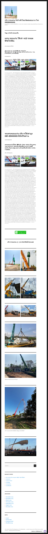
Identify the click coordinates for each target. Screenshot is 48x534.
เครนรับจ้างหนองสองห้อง (15, 123)
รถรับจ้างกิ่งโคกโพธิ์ (27, 80)
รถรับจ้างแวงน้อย (21, 181)
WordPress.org (9, 523)
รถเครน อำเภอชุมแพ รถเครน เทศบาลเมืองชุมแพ (25, 86)
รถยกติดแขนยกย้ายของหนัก (20, 76)
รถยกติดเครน (30, 75)
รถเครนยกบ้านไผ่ (20, 103)
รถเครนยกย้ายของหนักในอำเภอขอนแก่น (29, 105)
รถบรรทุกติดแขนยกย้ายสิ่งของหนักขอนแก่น (20, 75)
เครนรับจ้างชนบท (27, 119)
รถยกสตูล (8, 482)
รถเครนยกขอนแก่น (20, 102)
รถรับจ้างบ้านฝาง (27, 81)
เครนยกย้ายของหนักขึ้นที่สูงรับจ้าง (27, 213)
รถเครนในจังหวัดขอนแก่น (13, 110)
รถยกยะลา (8, 479)
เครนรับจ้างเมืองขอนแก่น (23, 124)
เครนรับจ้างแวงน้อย (30, 124)
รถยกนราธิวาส (9, 480)
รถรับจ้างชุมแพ (15, 81)
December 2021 (9, 506)
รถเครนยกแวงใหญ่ (30, 109)
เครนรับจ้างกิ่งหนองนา (27, 118)
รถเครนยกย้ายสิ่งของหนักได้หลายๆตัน (11, 107)
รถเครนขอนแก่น (31, 98)
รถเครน (15, 86)
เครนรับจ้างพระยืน (27, 120)
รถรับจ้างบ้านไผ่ (33, 81)
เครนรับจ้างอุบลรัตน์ (30, 123)
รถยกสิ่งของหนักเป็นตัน (25, 78)
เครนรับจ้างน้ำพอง (8, 120)
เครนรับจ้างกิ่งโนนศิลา (12, 119)
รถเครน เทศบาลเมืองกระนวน (21, 97)
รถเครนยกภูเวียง (13, 104)
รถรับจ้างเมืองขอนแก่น (14, 181)
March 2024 (8, 500)
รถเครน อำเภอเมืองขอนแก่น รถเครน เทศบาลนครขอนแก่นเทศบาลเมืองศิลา (21, 87)
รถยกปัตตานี (8, 485)
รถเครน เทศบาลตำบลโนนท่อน (14, 96)
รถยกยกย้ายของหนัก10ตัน (12, 77)
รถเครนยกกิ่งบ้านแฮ (29, 197)
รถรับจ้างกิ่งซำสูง (7, 80)
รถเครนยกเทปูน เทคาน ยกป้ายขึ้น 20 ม (29, 108)
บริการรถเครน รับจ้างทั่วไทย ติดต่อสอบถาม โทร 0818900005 (15, 529)
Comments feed (9, 521)
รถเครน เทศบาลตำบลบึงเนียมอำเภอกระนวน (13, 89)
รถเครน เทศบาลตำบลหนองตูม (12, 92)
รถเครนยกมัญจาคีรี (19, 104)
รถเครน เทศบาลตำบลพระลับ (26, 89)
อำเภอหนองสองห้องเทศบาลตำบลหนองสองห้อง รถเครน (16, 113)
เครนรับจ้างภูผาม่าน (8, 121)
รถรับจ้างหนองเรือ (18, 83)
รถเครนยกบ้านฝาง (14, 103)
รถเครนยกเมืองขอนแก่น (16, 109)
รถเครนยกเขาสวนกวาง (18, 108)
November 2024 (9, 498)
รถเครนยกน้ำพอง (8, 103)
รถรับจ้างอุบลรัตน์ (24, 83)
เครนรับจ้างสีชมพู (8, 123)
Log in (7, 518)
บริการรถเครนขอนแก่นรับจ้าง (26, 72)
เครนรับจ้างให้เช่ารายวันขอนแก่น (15, 125)
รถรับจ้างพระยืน (7, 82)
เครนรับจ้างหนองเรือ (23, 123)
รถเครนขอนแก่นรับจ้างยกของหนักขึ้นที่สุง (23, 99)
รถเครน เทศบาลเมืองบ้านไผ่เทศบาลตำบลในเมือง (20, 98)
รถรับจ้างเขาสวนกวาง (31, 83)
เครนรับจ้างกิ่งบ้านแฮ (20, 118)
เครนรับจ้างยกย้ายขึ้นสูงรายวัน (30, 121)
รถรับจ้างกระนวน (32, 78)
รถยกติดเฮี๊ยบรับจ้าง (12, 76)
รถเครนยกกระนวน (16, 197)
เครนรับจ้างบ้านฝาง (14, 120)
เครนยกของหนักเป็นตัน (17, 213)
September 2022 (10, 503)
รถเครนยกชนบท (27, 102)
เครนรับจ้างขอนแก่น (20, 119)
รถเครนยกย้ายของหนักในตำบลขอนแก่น (14, 105)
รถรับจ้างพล (12, 82)
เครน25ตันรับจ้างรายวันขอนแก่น (29, 115)
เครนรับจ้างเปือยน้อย (14, 124)
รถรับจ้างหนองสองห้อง (11, 83)
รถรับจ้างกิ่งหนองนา (20, 80)
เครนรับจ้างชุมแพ (33, 119)
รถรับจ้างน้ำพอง (21, 81)
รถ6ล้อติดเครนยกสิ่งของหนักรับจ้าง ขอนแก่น (22, 73)
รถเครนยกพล (32, 103)
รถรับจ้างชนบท (10, 81)
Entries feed (8, 519)
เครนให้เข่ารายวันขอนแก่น (25, 125)
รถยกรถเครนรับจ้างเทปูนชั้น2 (16, 78)
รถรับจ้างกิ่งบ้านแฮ (14, 80)
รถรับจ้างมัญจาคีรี (29, 82)
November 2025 (9, 496)
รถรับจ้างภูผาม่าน (18, 82)
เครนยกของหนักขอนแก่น (9, 213)
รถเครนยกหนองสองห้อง (28, 107)
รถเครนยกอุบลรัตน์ (11, 108)
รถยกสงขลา (8, 484)
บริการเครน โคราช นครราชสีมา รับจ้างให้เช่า (15, 477)
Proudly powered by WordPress (14, 530)
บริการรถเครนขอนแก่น (17, 72)
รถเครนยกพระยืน (26, 103)
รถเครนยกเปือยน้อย (8, 109)
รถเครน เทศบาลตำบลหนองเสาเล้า (23, 92)
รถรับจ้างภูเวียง (23, 82)
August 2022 (9, 505)
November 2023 (9, 501)
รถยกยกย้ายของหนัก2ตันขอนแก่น (23, 77)
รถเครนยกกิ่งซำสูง (22, 197)
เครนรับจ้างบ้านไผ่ (21, 120)
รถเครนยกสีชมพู (20, 107)
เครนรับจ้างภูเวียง (15, 121)
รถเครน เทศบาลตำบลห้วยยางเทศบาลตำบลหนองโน (25, 93)
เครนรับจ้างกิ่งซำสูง (13, 118)
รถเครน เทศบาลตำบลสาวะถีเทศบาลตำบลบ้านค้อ (21, 91)
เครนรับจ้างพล (33, 120)
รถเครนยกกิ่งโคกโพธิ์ (13, 102)
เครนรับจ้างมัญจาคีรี (21, 121)
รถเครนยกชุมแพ (32, 102)
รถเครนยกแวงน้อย (23, 109)
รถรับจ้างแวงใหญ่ (27, 181)
